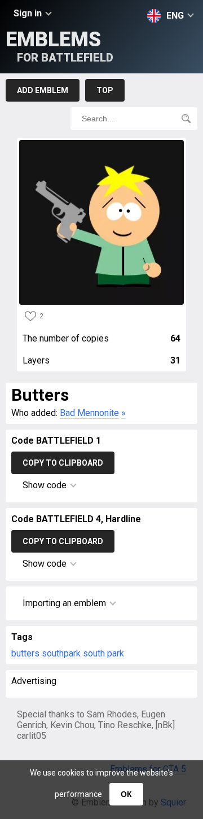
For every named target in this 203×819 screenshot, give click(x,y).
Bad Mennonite (89, 413)
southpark (61, 653)
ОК (126, 794)
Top (104, 90)
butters (25, 653)
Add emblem (42, 90)
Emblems (59, 46)
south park (103, 653)
